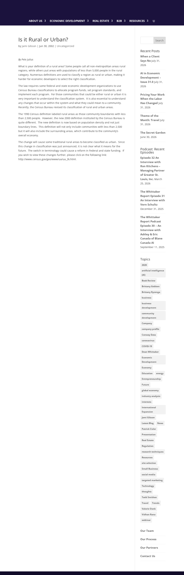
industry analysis (151, 396)
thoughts (146, 491)
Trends (155, 503)
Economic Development (67, 21)
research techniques (153, 451)
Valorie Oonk (149, 508)
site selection (149, 463)
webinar (146, 520)
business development (149, 305)
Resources (137, 21)
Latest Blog (148, 423)
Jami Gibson (29, 46)
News (160, 423)
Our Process (148, 539)
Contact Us (147, 556)
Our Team (147, 530)
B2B (119, 21)
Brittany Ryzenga (151, 292)
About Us (35, 21)
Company (147, 323)
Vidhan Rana (148, 514)
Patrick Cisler (149, 428)
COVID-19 (147, 346)
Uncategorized (65, 46)
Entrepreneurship (151, 378)
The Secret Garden (152, 132)
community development (149, 315)
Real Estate (101, 21)
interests (146, 401)
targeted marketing (152, 480)
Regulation (147, 445)
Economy (146, 367)
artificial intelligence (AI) (153, 272)
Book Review (148, 280)
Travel (145, 503)
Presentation (149, 434)
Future (145, 384)
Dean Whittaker (150, 351)
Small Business (150, 468)
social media (148, 474)
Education (147, 373)
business (146, 297)
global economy (150, 390)
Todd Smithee (149, 497)
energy (160, 373)
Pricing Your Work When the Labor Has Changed (152, 99)
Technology (148, 485)
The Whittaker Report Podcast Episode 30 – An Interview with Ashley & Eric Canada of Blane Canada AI (151, 229)
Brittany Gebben (151, 286)
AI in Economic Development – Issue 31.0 (150, 77)
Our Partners (149, 547)
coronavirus (148, 340)
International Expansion (149, 409)
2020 (144, 265)
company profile (150, 329)
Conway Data (149, 334)
